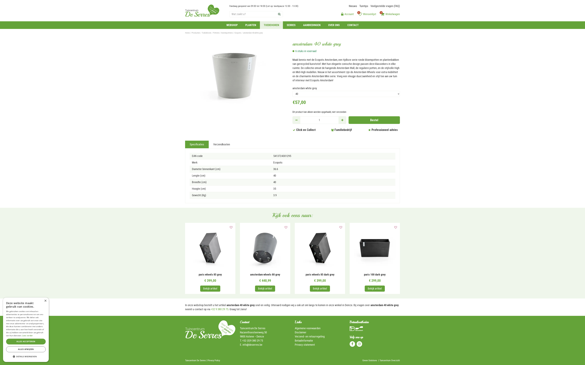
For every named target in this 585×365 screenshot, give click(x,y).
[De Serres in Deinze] (202, 11)
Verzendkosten (221, 144)
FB (352, 344)
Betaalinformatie (304, 340)
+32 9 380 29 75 (219, 309)
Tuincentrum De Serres (252, 328)
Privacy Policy (214, 360)
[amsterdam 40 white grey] (234, 75)
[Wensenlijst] (360, 14)
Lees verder (27, 335)
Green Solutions (369, 360)
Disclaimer (300, 332)
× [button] (45, 301)
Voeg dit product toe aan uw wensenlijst (231, 227)
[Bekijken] (382, 14)
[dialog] (26, 330)
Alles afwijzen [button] (26, 349)
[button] (26, 356)
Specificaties (197, 144)
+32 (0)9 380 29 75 (252, 340)
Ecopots (277, 162)
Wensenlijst (369, 14)
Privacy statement (305, 344)
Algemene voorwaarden (308, 328)
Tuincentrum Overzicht (389, 360)
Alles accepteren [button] (25, 341)
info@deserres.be (252, 344)
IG (359, 344)
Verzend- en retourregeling (310, 336)
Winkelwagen (392, 14)
